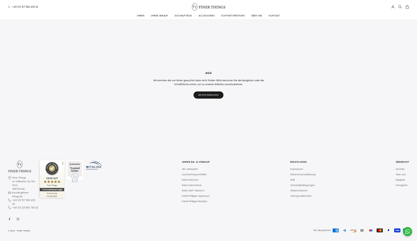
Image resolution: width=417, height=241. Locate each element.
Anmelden (240, 135)
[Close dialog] (268, 77)
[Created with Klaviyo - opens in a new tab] (208, 166)
